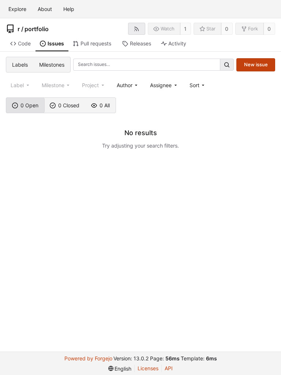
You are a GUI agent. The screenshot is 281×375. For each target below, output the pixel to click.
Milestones (51, 65)
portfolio (37, 29)
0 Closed (68, 105)
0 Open (29, 105)
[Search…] (227, 65)
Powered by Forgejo (88, 358)
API (169, 368)
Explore (17, 9)
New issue (256, 64)
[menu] (198, 85)
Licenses (148, 368)
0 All (105, 105)
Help (68, 9)
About (45, 9)
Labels (20, 65)
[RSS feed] (136, 29)
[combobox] (128, 85)
